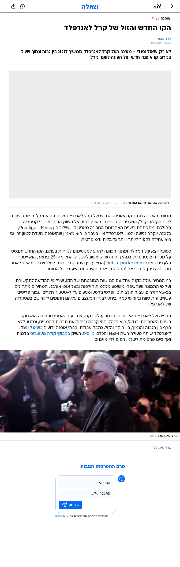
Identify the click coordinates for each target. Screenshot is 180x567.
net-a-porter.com (125, 263)
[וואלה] (90, 6)
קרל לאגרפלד (161, 447)
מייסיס (88, 334)
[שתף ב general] (13, 6)
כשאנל (36, 328)
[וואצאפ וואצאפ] (22, 6)
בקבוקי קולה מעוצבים (50, 334)
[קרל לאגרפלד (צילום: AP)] (90, 395)
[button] (157, 6)
